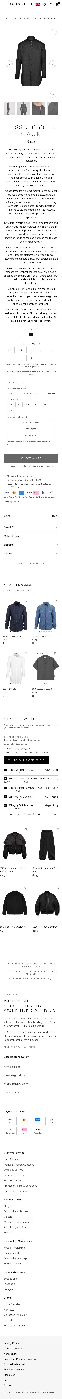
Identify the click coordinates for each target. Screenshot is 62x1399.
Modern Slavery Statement (18, 1222)
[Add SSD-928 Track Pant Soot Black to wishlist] (58, 829)
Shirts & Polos (24, 18)
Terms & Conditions (14, 1348)
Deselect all (21, 744)
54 (52, 350)
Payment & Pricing (13, 1180)
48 (20, 350)
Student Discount (13, 1263)
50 (31, 350)
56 (31, 357)
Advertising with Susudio (17, 1227)
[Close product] (54, 32)
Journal (8, 1320)
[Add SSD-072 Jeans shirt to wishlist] (26, 600)
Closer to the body (31, 422)
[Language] (38, 4)
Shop (7, 18)
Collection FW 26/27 (15, 1315)
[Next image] (52, 63)
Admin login (12, 1392)
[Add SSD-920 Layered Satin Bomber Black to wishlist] (25, 829)
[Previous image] (9, 63)
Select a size (31, 458)
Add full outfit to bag (29, 760)
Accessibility (10, 1354)
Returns (8, 553)
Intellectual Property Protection (20, 1359)
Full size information (31, 563)
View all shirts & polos (17, 590)
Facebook (9, 1284)
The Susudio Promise (15, 1191)
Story (7, 1206)
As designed (31, 429)
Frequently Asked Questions (19, 1164)
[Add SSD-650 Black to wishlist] (54, 127)
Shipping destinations (15, 1325)
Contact (8, 1385)
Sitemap (8, 1232)
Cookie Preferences (14, 1364)
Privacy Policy (11, 1343)
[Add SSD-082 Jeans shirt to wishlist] (55, 600)
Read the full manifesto (20, 1047)
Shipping (9, 544)
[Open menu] (4, 4)
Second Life (10, 1278)
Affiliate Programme (14, 1247)
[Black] (31, 335)
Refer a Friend (11, 1253)
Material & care (12, 536)
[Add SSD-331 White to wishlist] (26, 653)
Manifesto (9, 1309)
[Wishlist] (44, 4)
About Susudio (12, 1304)
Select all (9, 744)
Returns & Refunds (14, 1175)
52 (41, 350)
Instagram (9, 1289)
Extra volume (31, 435)
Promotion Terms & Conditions (20, 1185)
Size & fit (9, 527)
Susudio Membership (15, 1258)
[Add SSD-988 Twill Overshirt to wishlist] (25, 887)
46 (9, 350)
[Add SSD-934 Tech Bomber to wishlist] (58, 887)
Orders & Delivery (13, 1170)
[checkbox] (5, 770)
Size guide (35, 344)
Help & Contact (12, 1159)
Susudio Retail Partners (16, 1211)
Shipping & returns (12, 502)
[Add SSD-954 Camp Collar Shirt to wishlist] (55, 653)
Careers (8, 1216)
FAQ (6, 1380)
